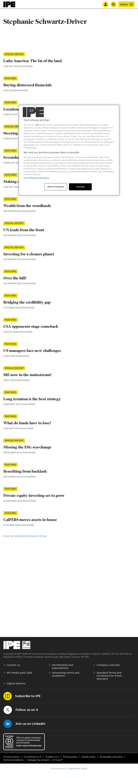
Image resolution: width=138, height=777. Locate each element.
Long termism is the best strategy (32, 399)
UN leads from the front (23, 229)
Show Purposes (55, 187)
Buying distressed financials (27, 85)
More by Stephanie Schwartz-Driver (25, 536)
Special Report (14, 54)
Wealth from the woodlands (27, 205)
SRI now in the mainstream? (27, 374)
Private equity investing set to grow (33, 495)
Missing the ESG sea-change (27, 447)
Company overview (108, 665)
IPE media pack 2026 (19, 672)
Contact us (13, 665)
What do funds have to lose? (27, 423)
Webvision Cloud (78, 768)
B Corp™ (58, 760)
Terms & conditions (13, 760)
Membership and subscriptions (62, 667)
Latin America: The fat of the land (32, 60)
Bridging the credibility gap (26, 302)
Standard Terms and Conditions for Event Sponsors (109, 675)
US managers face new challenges (32, 350)
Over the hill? (15, 278)
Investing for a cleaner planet (28, 254)
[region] (69, 150)
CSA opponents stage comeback (30, 326)
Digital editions (16, 683)
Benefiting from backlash (25, 471)
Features (10, 78)
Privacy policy (70, 757)
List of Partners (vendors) (36, 178)
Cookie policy (88, 757)
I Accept (80, 187)
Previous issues (11, 757)
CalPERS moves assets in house (30, 519)
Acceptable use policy (111, 757)
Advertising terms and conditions (65, 674)
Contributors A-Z (32, 757)
